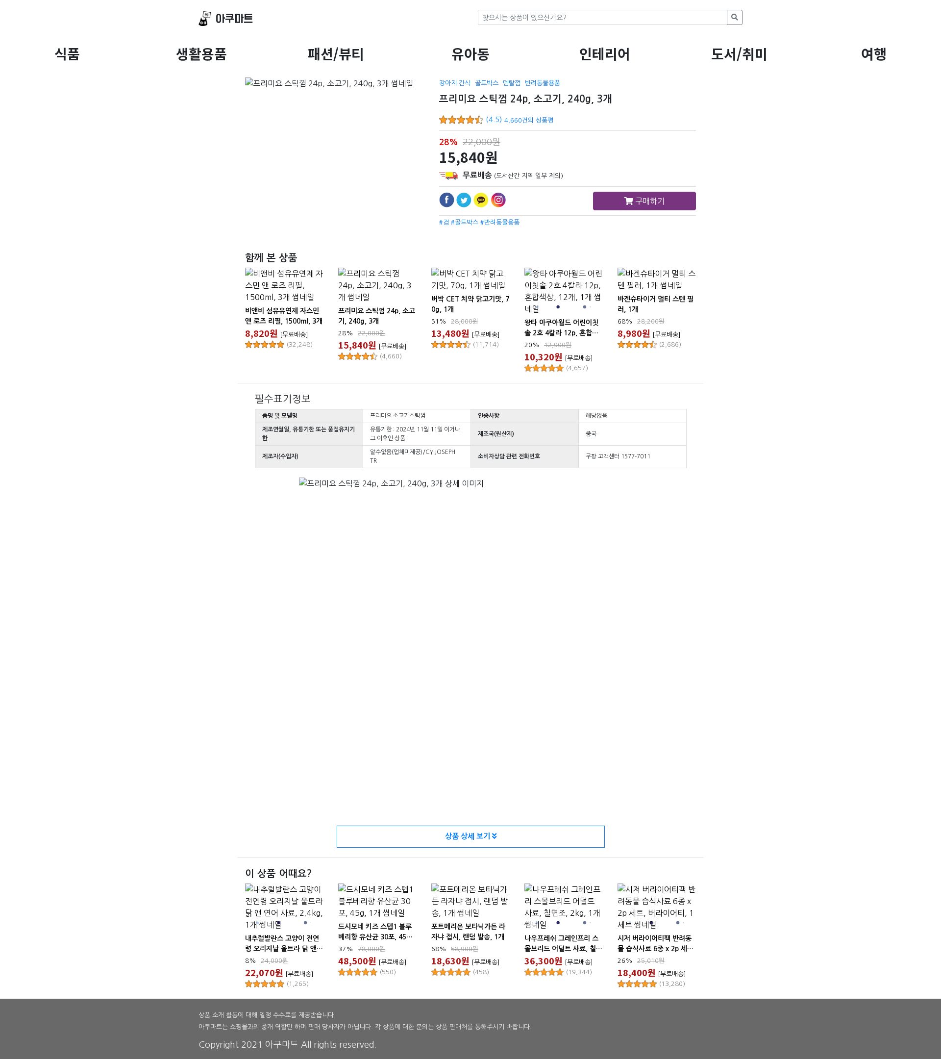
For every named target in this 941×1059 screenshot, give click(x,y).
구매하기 (649, 201)
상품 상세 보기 (468, 836)
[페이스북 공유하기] (446, 199)
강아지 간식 (454, 83)
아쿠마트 (234, 19)
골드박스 (486, 83)
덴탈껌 (511, 83)
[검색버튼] (735, 17)
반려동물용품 (542, 83)
